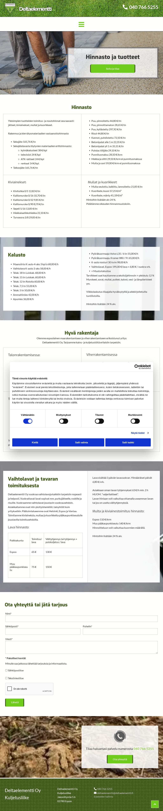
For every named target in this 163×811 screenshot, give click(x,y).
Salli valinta (81, 442)
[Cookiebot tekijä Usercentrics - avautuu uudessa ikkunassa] (137, 366)
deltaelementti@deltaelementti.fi (115, 792)
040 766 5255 (144, 748)
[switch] (63, 421)
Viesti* (9, 638)
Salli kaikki (128, 442)
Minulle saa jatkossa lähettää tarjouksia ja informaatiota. (36, 663)
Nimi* (8, 613)
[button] (81, 24)
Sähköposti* (11, 626)
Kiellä (35, 442)
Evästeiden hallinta (103, 796)
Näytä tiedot (138, 432)
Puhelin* (87, 626)
